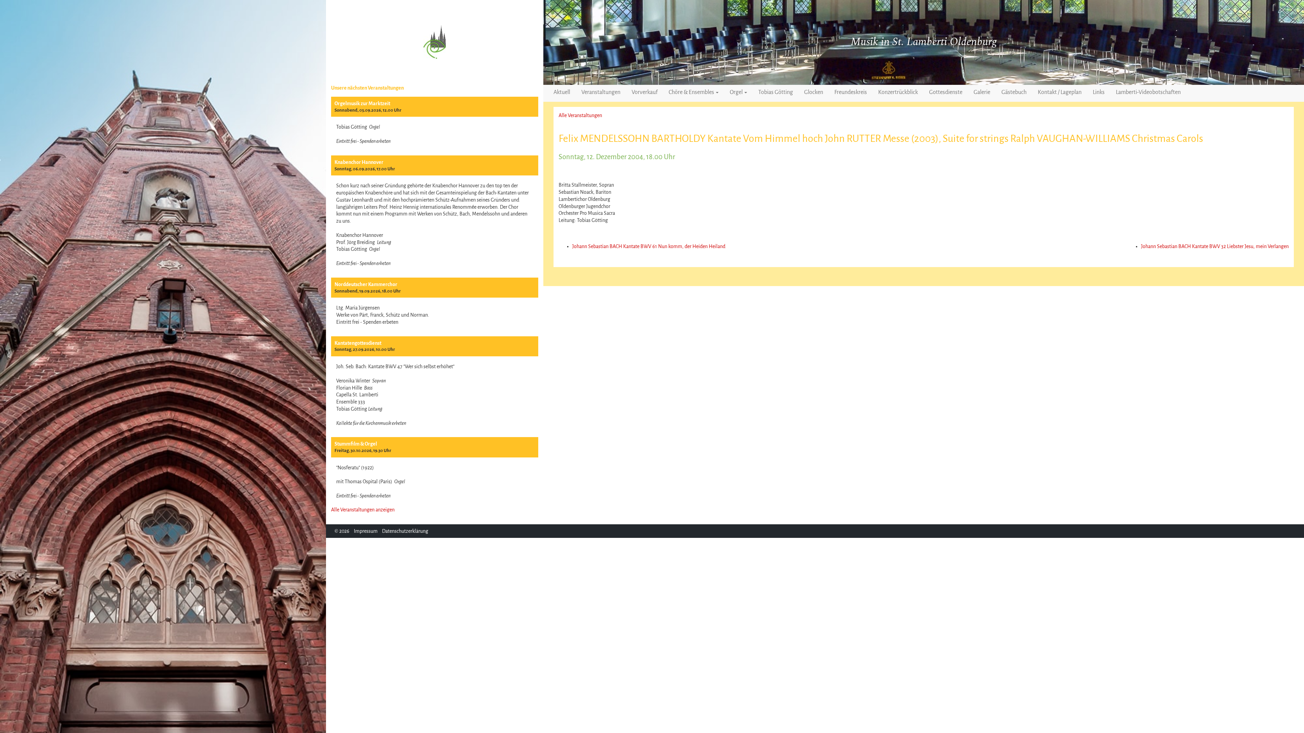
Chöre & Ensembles (692, 92)
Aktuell (562, 92)
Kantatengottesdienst (357, 343)
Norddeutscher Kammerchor (365, 284)
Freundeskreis (850, 92)
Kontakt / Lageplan (1060, 92)
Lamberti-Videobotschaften (1148, 92)
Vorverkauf (644, 92)
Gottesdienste (945, 92)
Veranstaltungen (600, 92)
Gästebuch (1014, 92)
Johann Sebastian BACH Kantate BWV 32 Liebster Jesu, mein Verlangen (1215, 246)
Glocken (813, 92)
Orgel (737, 92)
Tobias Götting (775, 92)
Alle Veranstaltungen (580, 115)
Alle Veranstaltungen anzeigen (363, 509)
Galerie (982, 92)
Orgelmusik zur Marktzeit (362, 103)
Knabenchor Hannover (358, 162)
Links (1099, 92)
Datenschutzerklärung (405, 531)
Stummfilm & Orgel (355, 444)
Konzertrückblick (898, 92)
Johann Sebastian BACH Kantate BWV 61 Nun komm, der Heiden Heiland (648, 246)
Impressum (366, 531)
